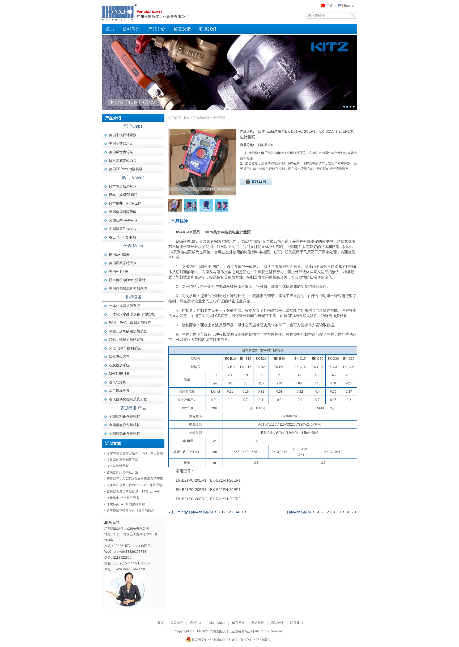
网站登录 (257, 623)
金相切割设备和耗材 (124, 416)
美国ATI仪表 (118, 271)
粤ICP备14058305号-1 (256, 640)
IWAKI (265, 350)
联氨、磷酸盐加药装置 (126, 340)
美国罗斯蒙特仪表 (123, 263)
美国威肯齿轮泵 (121, 152)
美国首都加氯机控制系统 (128, 288)
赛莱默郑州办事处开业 (122, 472)
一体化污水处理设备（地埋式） (133, 314)
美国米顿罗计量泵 (123, 135)
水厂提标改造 (119, 391)
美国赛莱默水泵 (121, 143)
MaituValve (217, 623)
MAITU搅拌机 (119, 374)
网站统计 (277, 623)
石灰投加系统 (119, 365)
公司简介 (131, 29)
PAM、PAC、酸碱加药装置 (130, 323)
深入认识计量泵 (118, 466)
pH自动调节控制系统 (125, 348)
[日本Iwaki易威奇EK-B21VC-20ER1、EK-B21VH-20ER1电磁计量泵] (202, 194)
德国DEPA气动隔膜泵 (125, 169)
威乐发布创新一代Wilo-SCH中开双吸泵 (134, 485)
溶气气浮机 (117, 382)
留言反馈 (182, 29)
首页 (110, 29)
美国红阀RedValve (123, 220)
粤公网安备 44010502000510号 (214, 640)
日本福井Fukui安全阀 (125, 203)
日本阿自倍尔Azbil (123, 186)
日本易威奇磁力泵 (123, 160)
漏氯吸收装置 (119, 357)
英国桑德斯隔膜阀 (123, 212)
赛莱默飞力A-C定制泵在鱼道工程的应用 (135, 479)
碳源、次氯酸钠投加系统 (128, 331)
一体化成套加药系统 (124, 306)
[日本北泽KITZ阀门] (229, 72)
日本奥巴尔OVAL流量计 (127, 280)
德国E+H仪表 (119, 254)
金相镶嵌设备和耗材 (124, 425)
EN (347, 5)
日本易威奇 (201, 118)
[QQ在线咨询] (255, 184)
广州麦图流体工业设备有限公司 (155, 12)
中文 (328, 5)
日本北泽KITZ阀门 (123, 195)
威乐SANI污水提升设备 (123, 498)
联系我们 (207, 29)
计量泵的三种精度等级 (122, 459)
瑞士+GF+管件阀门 (124, 237)
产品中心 (156, 29)
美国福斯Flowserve (123, 229)
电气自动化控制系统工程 (128, 399)
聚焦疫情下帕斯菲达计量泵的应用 (130, 510)
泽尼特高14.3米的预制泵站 (126, 504)
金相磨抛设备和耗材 (124, 433)
